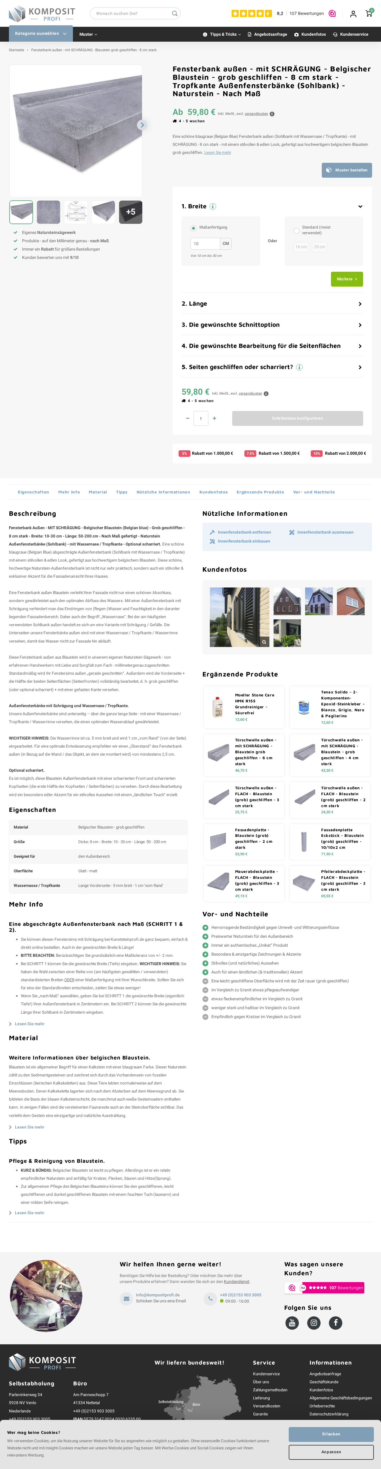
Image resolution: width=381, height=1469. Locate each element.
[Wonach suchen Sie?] (175, 13)
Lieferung (261, 1398)
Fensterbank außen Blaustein (43, 593)
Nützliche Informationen (163, 491)
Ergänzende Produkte (260, 491)
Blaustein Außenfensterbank (71, 779)
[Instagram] (314, 1323)
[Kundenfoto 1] (239, 617)
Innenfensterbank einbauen (244, 541)
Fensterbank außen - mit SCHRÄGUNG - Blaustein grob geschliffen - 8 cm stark (94, 50)
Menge (200, 418)
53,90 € (241, 854)
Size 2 (194, 228)
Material (98, 491)
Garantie (260, 1414)
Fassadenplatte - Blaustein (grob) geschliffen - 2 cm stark (254, 838)
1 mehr (214, 418)
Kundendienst (236, 1282)
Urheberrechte (322, 1406)
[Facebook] (335, 1323)
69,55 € (327, 896)
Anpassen (331, 1452)
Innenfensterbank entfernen (244, 532)
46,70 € (241, 770)
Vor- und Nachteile (314, 491)
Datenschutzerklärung (329, 1414)
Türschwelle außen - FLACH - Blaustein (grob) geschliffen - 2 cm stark (343, 796)
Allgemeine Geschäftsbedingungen (341, 1398)
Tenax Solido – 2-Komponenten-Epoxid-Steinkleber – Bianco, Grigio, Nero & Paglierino (343, 704)
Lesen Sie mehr (217, 153)
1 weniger (187, 418)
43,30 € (327, 770)
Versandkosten (266, 1406)
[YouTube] (292, 1323)
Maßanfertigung (213, 227)
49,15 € (241, 896)
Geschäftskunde (324, 1382)
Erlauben (331, 1434)
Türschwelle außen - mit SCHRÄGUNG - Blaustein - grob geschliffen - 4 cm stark (342, 751)
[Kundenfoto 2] (287, 601)
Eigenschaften (33, 491)
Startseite (16, 50)
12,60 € (241, 719)
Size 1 (297, 231)
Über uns (261, 1382)
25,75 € (241, 812)
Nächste (345, 279)
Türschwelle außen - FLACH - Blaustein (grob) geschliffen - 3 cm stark (257, 796)
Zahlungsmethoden (270, 1390)
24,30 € (327, 812)
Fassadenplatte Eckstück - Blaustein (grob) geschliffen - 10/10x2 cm (342, 838)
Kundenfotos (314, 34)
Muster (86, 34)
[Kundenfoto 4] (351, 601)
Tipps (122, 491)
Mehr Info (69, 491)
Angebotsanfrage (270, 34)
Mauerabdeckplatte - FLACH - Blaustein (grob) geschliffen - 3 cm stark (257, 880)
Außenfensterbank (94, 552)
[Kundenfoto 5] (287, 633)
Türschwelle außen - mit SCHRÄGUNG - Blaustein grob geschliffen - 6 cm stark (256, 751)
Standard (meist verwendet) (316, 230)
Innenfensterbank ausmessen (325, 532)
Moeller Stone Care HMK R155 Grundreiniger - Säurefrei (254, 704)
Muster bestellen (351, 170)
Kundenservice (354, 34)
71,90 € (327, 854)
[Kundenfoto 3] (319, 601)
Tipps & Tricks (223, 34)
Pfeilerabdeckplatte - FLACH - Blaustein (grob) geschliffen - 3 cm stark (343, 880)
